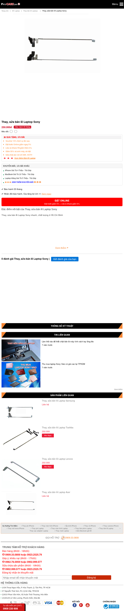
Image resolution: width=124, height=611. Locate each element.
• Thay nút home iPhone (15, 528)
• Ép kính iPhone (71, 525)
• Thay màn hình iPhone (49, 525)
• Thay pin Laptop (37, 528)
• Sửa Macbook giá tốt (83, 530)
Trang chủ (5, 11)
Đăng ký (91, 577)
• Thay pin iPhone (27, 525)
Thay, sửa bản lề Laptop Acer (56, 492)
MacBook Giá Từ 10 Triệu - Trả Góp (19, 174)
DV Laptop (16, 11)
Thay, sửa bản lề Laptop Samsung (58, 400)
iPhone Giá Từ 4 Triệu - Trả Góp (18, 170)
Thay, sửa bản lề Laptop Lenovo (57, 458)
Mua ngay (47, 435)
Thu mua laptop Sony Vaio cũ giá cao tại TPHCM (63, 363)
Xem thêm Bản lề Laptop (24, 158)
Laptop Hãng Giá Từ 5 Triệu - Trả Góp (20, 178)
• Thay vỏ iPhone (89, 525)
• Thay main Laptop (62, 530)
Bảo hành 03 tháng (22, 127)
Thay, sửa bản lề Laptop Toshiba (57, 427)
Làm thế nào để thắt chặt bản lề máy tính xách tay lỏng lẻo (68, 341)
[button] (62, 202)
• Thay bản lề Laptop (105, 528)
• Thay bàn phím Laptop (83, 528)
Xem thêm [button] (60, 248)
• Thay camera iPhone (110, 525)
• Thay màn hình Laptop (59, 528)
